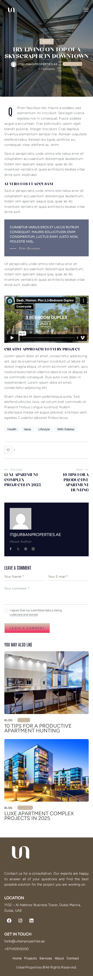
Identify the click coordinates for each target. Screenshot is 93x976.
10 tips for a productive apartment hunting (38, 728)
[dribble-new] (26, 549)
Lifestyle (44, 429)
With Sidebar (66, 429)
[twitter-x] (18, 549)
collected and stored (24, 615)
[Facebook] (9, 921)
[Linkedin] (32, 921)
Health (11, 429)
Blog (47, 41)
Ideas (27, 429)
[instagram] (33, 549)
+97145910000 (16, 949)
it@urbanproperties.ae (35, 534)
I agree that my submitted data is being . (36, 613)
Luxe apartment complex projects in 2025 (39, 815)
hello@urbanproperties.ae (24, 941)
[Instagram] (20, 921)
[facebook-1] (11, 549)
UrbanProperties (29, 967)
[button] (86, 10)
